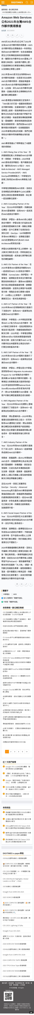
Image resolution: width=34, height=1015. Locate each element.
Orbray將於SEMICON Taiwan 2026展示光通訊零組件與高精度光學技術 (18, 827)
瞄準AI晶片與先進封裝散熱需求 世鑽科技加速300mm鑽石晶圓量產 (18, 834)
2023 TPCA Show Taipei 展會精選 (14, 965)
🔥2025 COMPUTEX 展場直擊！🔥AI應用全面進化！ (16, 904)
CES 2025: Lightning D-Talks (13, 925)
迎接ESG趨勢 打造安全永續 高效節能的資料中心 (16, 704)
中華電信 (6, 594)
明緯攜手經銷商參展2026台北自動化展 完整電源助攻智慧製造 (18, 813)
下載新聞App (8, 990)
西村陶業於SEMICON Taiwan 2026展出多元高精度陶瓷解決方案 (18, 840)
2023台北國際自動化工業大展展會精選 (16, 976)
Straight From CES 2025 (11, 931)
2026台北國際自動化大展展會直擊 (15, 858)
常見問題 (15, 985)
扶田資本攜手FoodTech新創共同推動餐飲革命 (16, 670)
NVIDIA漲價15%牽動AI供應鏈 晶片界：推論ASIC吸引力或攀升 (18, 788)
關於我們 (4, 983)
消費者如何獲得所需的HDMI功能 (14, 742)
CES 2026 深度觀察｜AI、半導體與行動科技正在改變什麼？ (16, 872)
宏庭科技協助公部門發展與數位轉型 (15, 626)
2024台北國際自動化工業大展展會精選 (16, 949)
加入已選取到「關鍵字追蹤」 (13, 598)
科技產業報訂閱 (19, 983)
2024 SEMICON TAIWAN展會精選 (14, 944)
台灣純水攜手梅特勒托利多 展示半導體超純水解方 (18, 820)
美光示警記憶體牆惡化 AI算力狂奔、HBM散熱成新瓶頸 (17, 795)
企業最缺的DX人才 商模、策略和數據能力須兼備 (16, 652)
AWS (15, 594)
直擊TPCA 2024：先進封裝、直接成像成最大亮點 (17, 937)
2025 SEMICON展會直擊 (11, 897)
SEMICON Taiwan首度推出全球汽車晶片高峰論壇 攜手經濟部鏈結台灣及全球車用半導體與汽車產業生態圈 (17, 661)
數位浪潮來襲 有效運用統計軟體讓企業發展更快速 (16, 736)
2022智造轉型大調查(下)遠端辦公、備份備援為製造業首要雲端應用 (17, 620)
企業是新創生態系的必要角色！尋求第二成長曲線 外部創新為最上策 (17, 711)
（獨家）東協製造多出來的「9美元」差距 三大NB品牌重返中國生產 (18, 774)
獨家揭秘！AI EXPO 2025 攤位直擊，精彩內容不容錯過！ (16, 919)
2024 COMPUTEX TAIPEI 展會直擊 (15, 960)
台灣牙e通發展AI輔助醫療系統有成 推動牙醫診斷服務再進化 (17, 718)
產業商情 (4, 5)
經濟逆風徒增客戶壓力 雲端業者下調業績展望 (17, 632)
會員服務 (11, 983)
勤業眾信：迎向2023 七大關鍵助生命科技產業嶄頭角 (16, 677)
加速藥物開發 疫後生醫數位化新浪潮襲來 (17, 697)
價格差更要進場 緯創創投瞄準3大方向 (16, 724)
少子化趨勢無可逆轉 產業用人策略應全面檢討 (17, 645)
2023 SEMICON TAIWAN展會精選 (14, 971)
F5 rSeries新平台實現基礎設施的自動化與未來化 (16, 638)
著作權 (27, 983)
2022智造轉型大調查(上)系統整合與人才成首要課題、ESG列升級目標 (17, 613)
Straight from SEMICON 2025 (13, 892)
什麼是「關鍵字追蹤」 (11, 602)
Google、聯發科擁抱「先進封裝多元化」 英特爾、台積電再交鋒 (18, 781)
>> (26, 751)
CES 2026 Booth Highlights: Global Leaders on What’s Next (15, 880)
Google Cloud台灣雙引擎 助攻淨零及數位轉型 (16, 691)
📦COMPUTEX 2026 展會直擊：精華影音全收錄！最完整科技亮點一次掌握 (16, 865)
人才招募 (22, 985)
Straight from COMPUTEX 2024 (14, 955)
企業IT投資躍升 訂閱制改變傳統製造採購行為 (17, 729)
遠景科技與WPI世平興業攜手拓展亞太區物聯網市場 (17, 684)
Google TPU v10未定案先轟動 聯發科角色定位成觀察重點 (18, 768)
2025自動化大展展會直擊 (11, 886)
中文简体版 (14, 988)
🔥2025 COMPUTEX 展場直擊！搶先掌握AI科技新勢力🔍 (16, 911)
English (21, 988)
